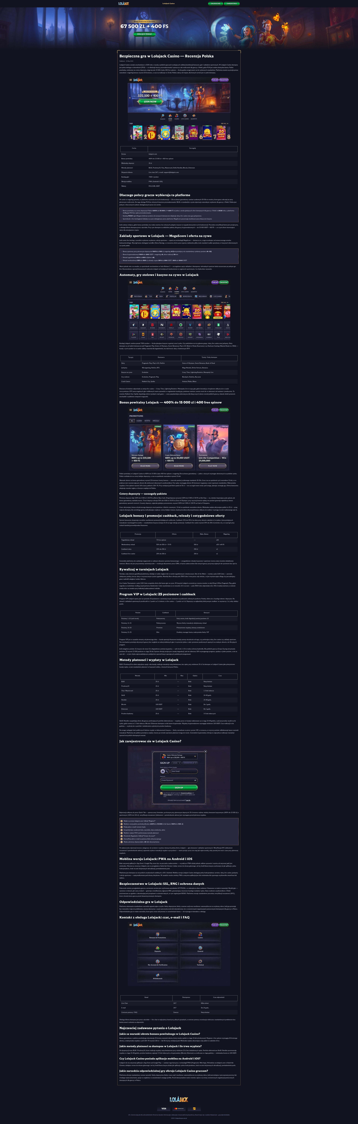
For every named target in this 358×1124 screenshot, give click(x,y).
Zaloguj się (215, 3)
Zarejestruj (232, 3)
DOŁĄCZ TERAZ (144, 34)
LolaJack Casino (169, 3)
